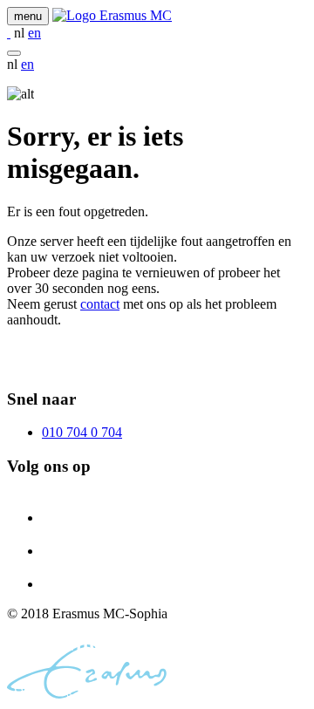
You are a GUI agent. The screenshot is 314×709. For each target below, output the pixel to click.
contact (99, 304)
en (34, 32)
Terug (23, 365)
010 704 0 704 (82, 432)
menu (28, 16)
